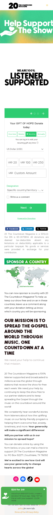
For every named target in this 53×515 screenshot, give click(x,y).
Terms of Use (20, 512)
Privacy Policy (33, 512)
